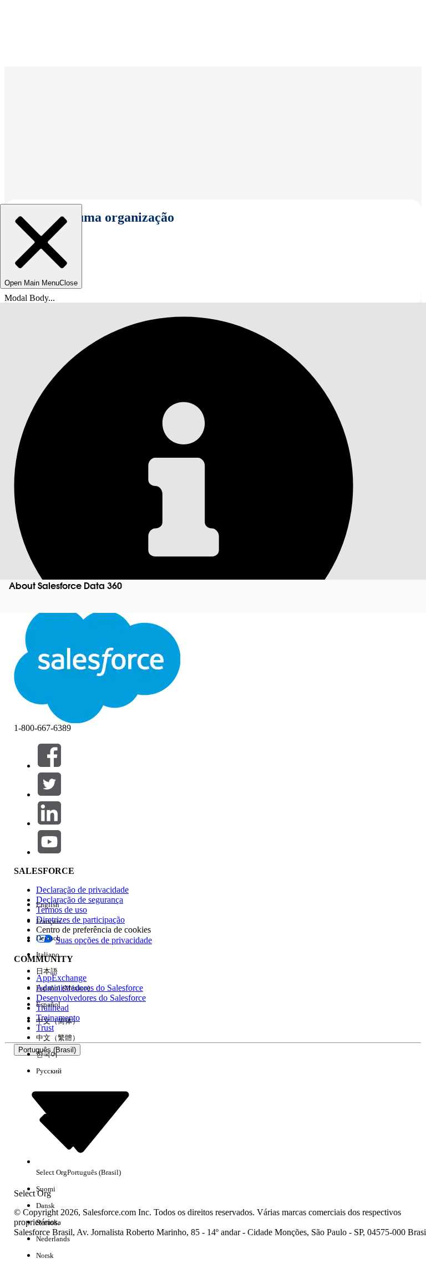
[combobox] (80, 1121)
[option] (78, 905)
